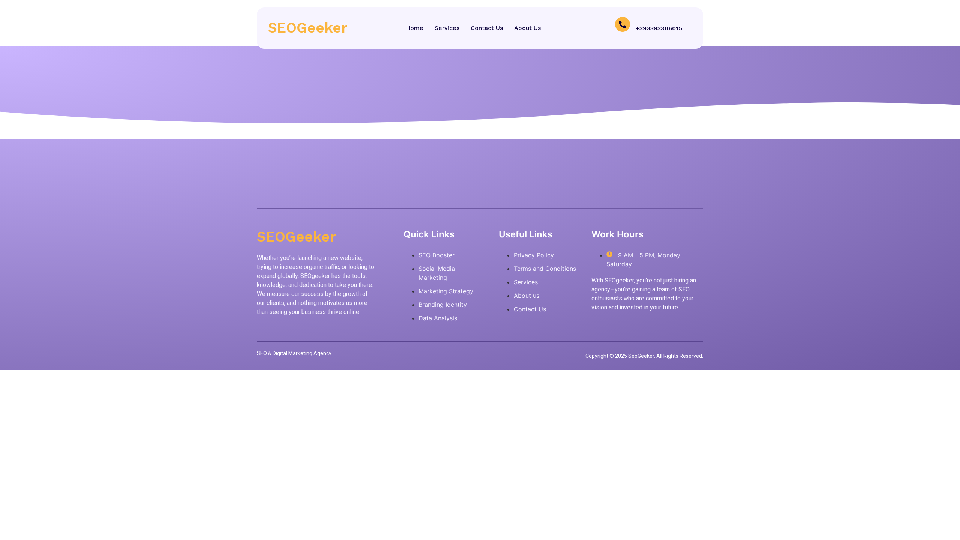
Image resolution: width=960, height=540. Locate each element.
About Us (527, 28)
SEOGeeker (307, 28)
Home (414, 28)
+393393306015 (659, 28)
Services (447, 28)
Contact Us (487, 28)
